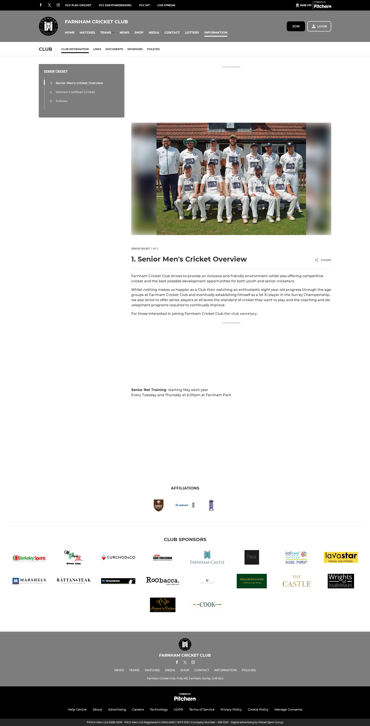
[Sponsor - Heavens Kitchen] (163, 606)
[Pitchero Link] (322, 7)
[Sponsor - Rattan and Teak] (74, 582)
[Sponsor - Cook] (207, 606)
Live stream (166, 5)
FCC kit (144, 5)
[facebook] (41, 5)
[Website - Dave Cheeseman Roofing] (163, 558)
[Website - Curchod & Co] (118, 558)
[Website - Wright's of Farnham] (341, 582)
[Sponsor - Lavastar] (341, 558)
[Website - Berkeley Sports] (29, 558)
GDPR (178, 709)
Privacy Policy (231, 709)
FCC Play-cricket (78, 5)
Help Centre (77, 709)
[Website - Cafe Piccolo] (74, 558)
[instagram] (58, 5)
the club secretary (240, 314)
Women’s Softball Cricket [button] (75, 92)
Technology (159, 709)
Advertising (117, 709)
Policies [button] (61, 101)
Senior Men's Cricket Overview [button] (79, 83)
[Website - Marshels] (29, 582)
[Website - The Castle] (296, 582)
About (97, 709)
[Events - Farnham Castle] (207, 558)
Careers (138, 709)
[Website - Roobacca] (163, 582)
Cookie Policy (258, 709)
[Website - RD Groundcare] (118, 582)
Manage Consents (288, 709)
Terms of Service (202, 709)
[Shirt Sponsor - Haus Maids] (252, 558)
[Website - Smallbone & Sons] (252, 582)
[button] (69, 32)
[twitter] (49, 5)
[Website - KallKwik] (296, 558)
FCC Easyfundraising (115, 5)
